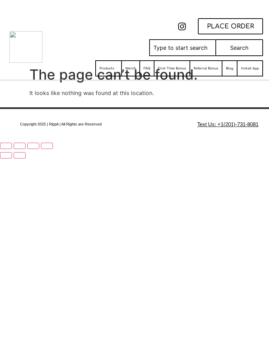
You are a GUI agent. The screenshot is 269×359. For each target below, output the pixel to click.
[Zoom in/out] (6, 146)
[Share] (33, 146)
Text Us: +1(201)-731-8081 (227, 124)
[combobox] (182, 47)
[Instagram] (182, 26)
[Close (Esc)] (47, 146)
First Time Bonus (172, 68)
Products (106, 68)
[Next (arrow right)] (20, 155)
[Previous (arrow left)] (6, 155)
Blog (229, 68)
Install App (250, 68)
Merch (130, 68)
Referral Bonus (206, 68)
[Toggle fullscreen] (20, 146)
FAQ (147, 68)
